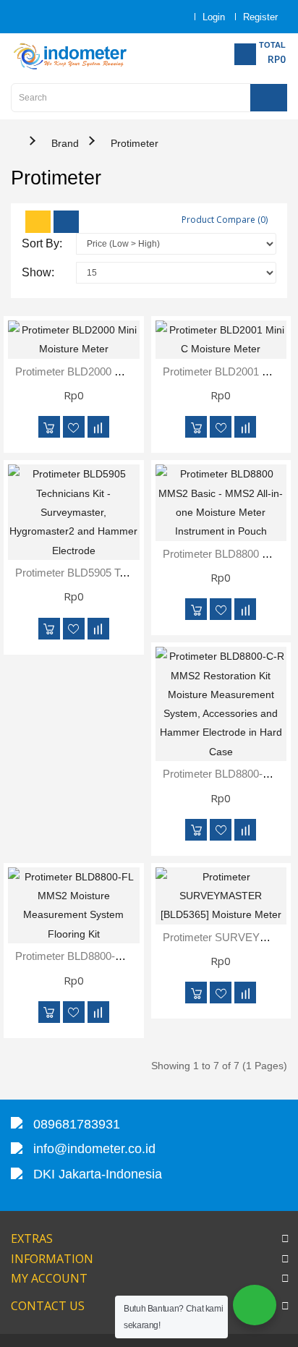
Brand (65, 143)
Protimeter (134, 143)
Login (214, 17)
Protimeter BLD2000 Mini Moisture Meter (111, 371)
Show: (38, 272)
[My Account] (167, 17)
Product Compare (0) (225, 219)
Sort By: (42, 243)
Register (260, 17)
